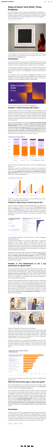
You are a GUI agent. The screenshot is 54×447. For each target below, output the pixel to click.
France (9, 336)
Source (34, 328)
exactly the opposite (34, 283)
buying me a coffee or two (27, 388)
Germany (14, 336)
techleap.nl (31, 74)
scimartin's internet (7, 1)
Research (15, 423)
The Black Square (42, 386)
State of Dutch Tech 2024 (20, 200)
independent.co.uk (21, 56)
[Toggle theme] (14, 1)
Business (10, 423)
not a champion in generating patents (36, 125)
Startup (20, 423)
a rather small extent (22, 286)
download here (27, 69)
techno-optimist (35, 414)
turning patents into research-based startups (18, 127)
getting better (16, 208)
